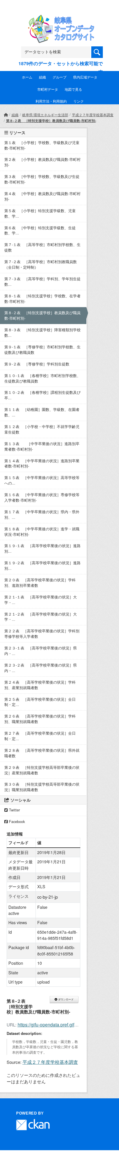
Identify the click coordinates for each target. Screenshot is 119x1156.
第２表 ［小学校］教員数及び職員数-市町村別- (42, 162)
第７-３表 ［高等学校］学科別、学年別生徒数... (42, 281)
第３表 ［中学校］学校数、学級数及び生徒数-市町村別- (41, 179)
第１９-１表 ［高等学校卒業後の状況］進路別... (42, 548)
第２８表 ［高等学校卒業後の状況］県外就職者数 (41, 753)
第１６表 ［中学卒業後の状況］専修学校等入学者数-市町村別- (41, 497)
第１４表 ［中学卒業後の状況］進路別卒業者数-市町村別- (41, 463)
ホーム (27, 76)
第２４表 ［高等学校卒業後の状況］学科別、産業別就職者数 (40, 685)
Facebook (16, 821)
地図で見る (73, 89)
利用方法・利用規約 (51, 101)
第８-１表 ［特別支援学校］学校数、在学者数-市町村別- (42, 298)
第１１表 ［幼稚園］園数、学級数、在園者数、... (41, 412)
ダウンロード (65, 999)
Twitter (14, 810)
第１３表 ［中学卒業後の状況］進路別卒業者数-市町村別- (41, 446)
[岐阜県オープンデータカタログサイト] (59, 18)
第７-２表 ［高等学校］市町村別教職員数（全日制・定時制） (40, 264)
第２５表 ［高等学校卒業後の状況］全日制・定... (40, 702)
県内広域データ (85, 76)
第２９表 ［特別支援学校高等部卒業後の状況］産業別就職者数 (41, 770)
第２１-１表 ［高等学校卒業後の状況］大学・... (40, 599)
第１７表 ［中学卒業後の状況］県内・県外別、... (41, 514)
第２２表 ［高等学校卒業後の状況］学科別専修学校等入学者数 (41, 633)
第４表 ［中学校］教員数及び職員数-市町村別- (42, 196)
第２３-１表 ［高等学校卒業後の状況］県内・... (40, 650)
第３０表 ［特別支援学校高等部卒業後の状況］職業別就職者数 (41, 787)
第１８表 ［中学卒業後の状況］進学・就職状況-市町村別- (41, 531)
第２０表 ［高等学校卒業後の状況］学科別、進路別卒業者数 (40, 582)
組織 (42, 76)
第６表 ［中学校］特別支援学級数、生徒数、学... (40, 230)
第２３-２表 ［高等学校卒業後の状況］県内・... (40, 667)
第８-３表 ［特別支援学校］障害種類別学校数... (42, 332)
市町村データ (47, 89)
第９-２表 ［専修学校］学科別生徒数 (36, 364)
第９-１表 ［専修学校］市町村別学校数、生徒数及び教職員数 (42, 349)
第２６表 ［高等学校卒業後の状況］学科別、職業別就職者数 (40, 718)
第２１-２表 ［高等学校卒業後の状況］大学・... (40, 616)
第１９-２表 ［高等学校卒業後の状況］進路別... (42, 565)
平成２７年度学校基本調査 (93, 114)
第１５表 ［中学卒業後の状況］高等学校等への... (41, 480)
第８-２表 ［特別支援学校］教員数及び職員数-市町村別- (51, 120)
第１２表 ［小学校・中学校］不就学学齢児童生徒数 (41, 429)
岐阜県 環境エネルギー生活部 (45, 114)
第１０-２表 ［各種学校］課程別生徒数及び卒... (42, 395)
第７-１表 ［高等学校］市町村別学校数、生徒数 (42, 247)
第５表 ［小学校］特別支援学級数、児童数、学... (40, 213)
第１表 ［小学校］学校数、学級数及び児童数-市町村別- (41, 145)
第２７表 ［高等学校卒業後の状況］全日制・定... (40, 736)
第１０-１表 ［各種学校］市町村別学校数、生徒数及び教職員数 (42, 378)
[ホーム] (6, 114)
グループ (59, 76)
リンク (78, 101)
